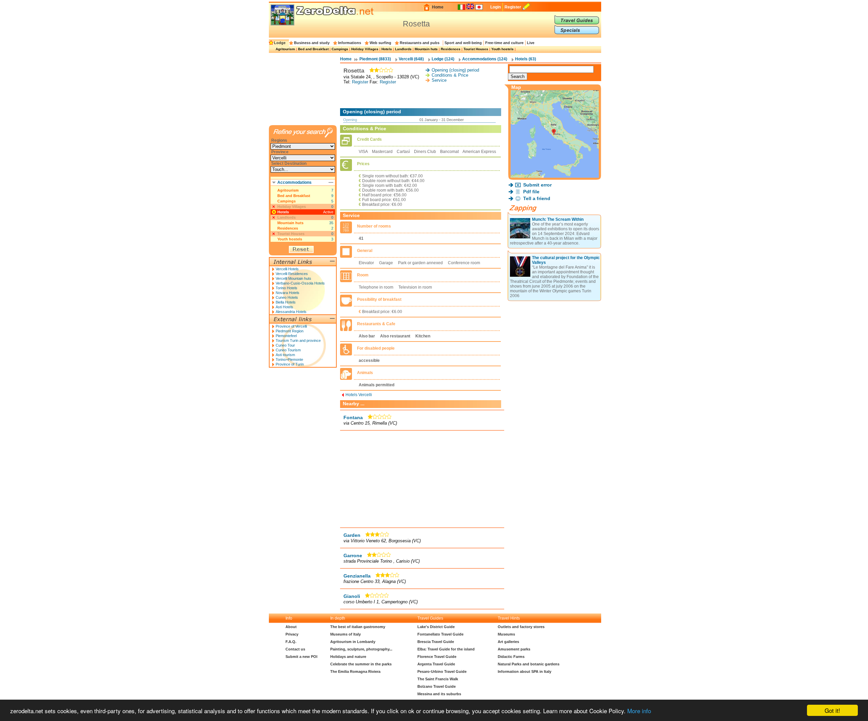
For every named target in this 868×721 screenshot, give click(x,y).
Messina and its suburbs (439, 694)
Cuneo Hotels (287, 297)
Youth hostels (502, 49)
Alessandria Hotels (291, 312)
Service (439, 80)
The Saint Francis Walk (437, 679)
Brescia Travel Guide (435, 642)
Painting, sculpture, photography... (361, 649)
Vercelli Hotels (287, 269)
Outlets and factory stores (521, 627)
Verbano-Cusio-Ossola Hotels (300, 283)
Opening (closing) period (455, 70)
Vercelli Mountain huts (293, 278)
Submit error (537, 185)
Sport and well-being (463, 43)
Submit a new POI (301, 657)
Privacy (291, 634)
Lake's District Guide (436, 627)
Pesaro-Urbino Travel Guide (442, 671)
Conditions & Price (450, 75)
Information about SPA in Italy (524, 671)
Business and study (312, 43)
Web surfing (380, 43)
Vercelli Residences (292, 274)
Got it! (832, 710)
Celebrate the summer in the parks (361, 664)
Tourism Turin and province (298, 340)
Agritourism (285, 49)
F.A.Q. (290, 642)
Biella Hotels (286, 302)
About (291, 627)
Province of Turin (290, 364)
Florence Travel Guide (436, 657)
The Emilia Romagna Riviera (355, 671)
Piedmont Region (289, 331)
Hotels (386, 49)
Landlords (403, 49)
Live (530, 43)
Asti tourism (285, 355)
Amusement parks (514, 649)
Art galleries (508, 642)
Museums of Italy (345, 634)
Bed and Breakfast (313, 49)
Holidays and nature (348, 657)
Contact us (295, 649)
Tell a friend (536, 198)
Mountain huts (426, 49)
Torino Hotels (286, 288)
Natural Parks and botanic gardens (528, 664)
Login (495, 7)
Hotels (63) (525, 59)
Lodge (279, 43)
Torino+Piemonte (289, 359)
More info (639, 710)
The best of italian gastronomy (357, 627)
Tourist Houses (475, 49)
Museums (506, 634)
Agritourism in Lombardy (352, 642)
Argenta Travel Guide (436, 664)
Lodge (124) (443, 59)
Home (437, 7)
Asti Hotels (284, 307)
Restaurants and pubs (419, 43)
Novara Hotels (287, 293)
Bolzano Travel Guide (436, 686)
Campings (340, 49)
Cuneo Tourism (288, 350)
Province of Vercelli (291, 326)
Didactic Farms (511, 657)
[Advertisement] (422, 96)
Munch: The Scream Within (558, 219)
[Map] (555, 176)
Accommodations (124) (484, 59)
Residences (450, 49)
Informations (349, 43)
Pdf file (531, 191)
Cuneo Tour (285, 345)
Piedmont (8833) (375, 59)
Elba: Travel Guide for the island (446, 649)
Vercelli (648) (411, 59)
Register (513, 7)
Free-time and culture (504, 43)
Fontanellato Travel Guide (440, 634)
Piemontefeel (286, 336)
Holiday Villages (364, 49)
